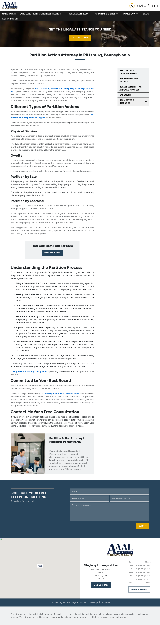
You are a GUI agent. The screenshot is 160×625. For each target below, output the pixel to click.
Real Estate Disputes (127, 101)
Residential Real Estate (130, 80)
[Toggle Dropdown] (63, 14)
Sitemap (94, 602)
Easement (125, 95)
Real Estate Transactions (128, 72)
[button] (40, 566)
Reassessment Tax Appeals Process (130, 88)
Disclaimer (105, 602)
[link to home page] (10, 5)
